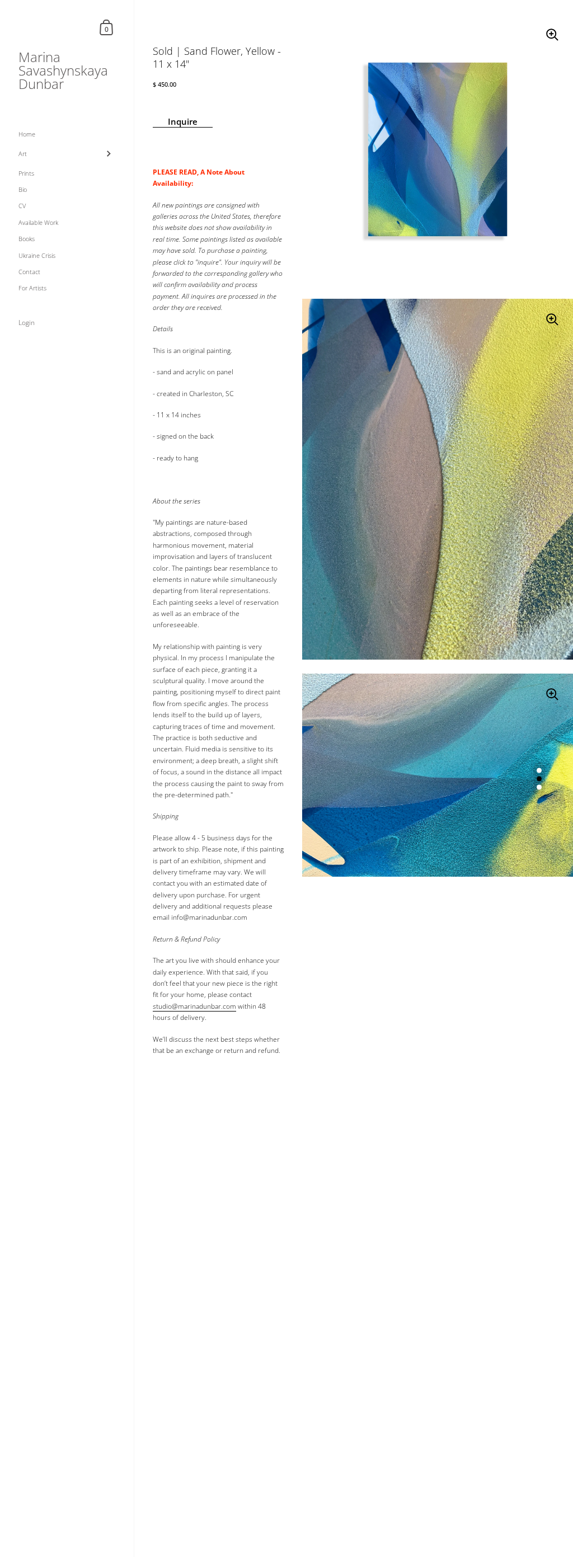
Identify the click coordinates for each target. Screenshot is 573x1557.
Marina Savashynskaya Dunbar (63, 70)
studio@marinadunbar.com (194, 1006)
